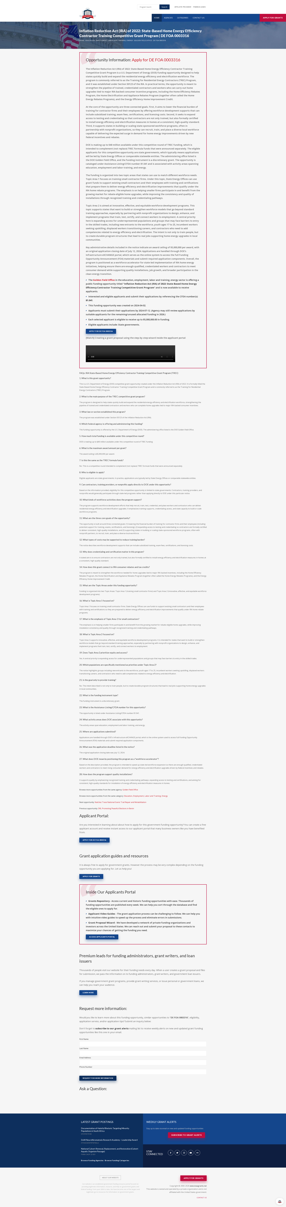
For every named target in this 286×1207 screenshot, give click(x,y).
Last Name (83, 1048)
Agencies (168, 18)
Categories (182, 18)
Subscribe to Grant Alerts (186, 1135)
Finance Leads (199, 7)
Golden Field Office (143, 40)
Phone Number (85, 1067)
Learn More (88, 993)
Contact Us (198, 18)
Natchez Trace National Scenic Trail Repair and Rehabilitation (120, 802)
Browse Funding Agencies (92, 1160)
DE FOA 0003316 (159, 40)
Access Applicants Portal (102, 937)
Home (156, 18)
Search (164, 7)
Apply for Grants (273, 18)
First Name (83, 1039)
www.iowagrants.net (198, 1186)
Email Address (85, 1057)
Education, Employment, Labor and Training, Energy (109, 40)
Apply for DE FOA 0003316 (156, 59)
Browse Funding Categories (117, 1160)
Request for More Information (98, 1078)
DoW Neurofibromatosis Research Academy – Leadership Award (109, 1140)
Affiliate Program (183, 7)
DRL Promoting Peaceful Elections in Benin (116, 808)
